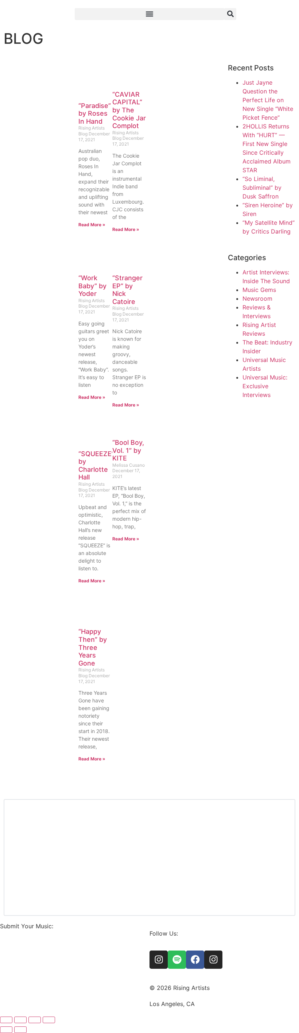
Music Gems (259, 289)
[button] (149, 14)
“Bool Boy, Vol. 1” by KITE (128, 450)
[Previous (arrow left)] (6, 1029)
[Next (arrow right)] (20, 1029)
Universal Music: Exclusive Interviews (264, 386)
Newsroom (257, 298)
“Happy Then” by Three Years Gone (92, 647)
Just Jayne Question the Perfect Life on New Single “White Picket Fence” (267, 100)
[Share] (34, 1020)
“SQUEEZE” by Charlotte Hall (96, 465)
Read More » (91, 224)
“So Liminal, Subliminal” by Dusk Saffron (261, 187)
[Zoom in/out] (6, 1020)
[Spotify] (177, 960)
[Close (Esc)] (49, 1020)
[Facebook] (195, 960)
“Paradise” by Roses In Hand (94, 113)
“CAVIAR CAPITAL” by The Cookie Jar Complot (129, 110)
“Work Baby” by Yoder (92, 285)
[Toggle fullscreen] (20, 1020)
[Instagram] (159, 960)
